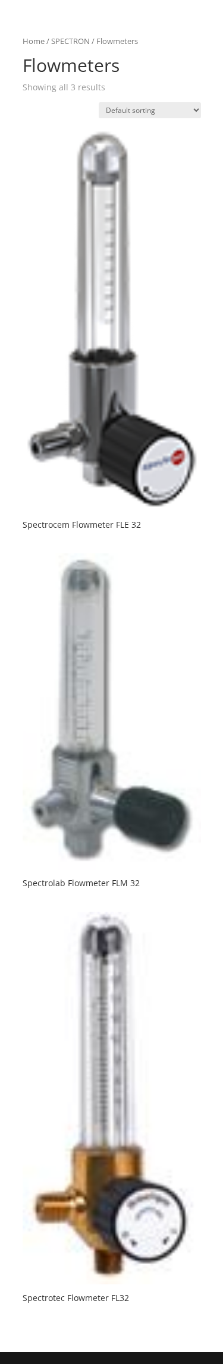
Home (34, 41)
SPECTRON (70, 41)
